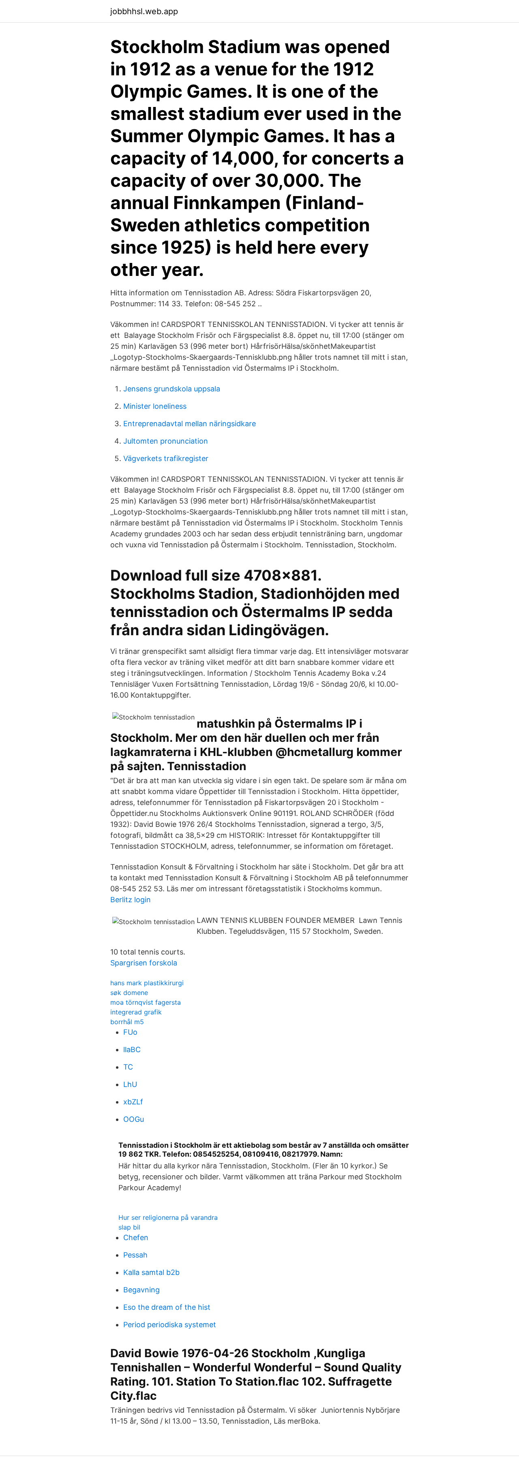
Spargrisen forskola (143, 963)
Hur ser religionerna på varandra (168, 1217)
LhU (130, 1084)
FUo (130, 1032)
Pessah (135, 1255)
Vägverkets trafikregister (165, 458)
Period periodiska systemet (169, 1324)
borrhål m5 (127, 1022)
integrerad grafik (136, 1012)
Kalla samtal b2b (151, 1272)
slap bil (129, 1227)
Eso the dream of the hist (166, 1307)
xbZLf (133, 1101)
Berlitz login (130, 899)
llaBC (132, 1049)
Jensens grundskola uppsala (171, 388)
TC (128, 1067)
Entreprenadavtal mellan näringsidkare (189, 423)
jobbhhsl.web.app (144, 11)
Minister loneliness (155, 406)
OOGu (133, 1119)
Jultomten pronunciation (165, 441)
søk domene (129, 993)
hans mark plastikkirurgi (147, 983)
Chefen (135, 1237)
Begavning (141, 1289)
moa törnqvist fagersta (145, 1002)
